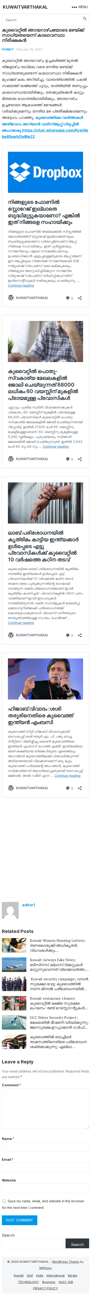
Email (8, 1159)
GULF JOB (66, 1282)
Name (8, 1139)
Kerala (72, 1275)
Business (48, 1282)
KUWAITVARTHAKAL (25, 7)
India (39, 1275)
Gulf (30, 1275)
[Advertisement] (45, 846)
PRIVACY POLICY (45, 1288)
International (55, 1275)
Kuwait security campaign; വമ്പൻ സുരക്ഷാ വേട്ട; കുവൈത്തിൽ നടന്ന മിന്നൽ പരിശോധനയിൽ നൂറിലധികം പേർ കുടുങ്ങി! (59, 986)
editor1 (28, 905)
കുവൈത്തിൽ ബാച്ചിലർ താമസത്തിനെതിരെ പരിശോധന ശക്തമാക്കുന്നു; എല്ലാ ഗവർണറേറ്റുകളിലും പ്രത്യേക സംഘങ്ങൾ (58, 1046)
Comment (11, 1085)
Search (8, 1235)
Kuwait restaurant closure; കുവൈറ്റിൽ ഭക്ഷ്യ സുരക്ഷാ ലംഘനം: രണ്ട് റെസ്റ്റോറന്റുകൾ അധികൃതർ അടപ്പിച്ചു (57, 1005)
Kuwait (8, 49)
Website (9, 1180)
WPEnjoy (45, 1268)
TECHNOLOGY (28, 1282)
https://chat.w (35, 130)
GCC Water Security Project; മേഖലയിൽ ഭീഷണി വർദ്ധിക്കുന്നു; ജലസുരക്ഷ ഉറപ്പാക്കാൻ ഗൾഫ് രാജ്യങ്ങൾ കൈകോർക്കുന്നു (59, 1024)
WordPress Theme (65, 1261)
